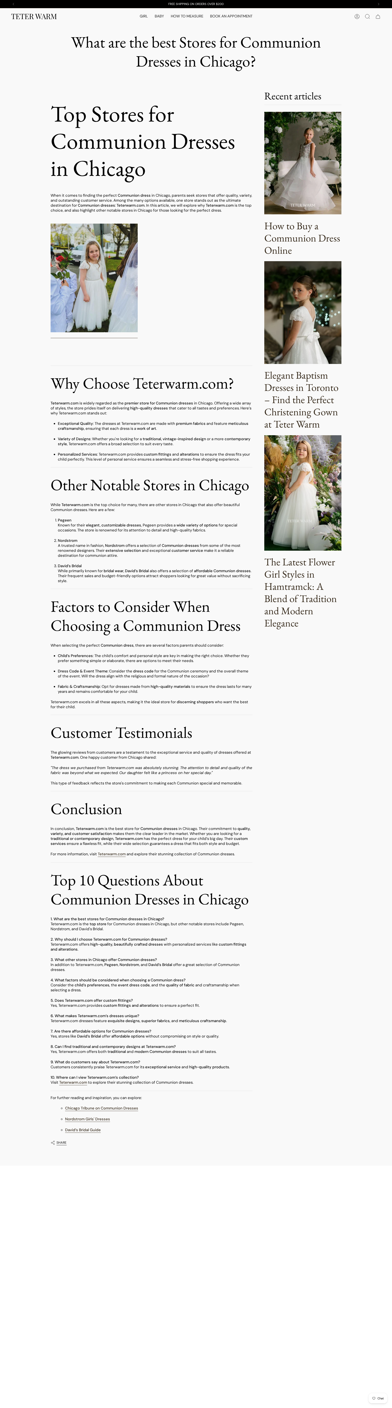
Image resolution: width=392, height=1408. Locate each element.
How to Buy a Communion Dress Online (302, 238)
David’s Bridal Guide (83, 1129)
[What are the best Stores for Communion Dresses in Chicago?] (94, 278)
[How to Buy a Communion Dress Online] (302, 163)
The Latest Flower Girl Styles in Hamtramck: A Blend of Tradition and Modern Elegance (300, 592)
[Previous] (13, 4)
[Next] (379, 4)
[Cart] (378, 16)
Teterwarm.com (112, 853)
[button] (143, 16)
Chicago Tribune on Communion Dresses (101, 1108)
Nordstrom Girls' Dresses (87, 1118)
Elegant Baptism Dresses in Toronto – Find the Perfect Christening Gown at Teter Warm (301, 399)
